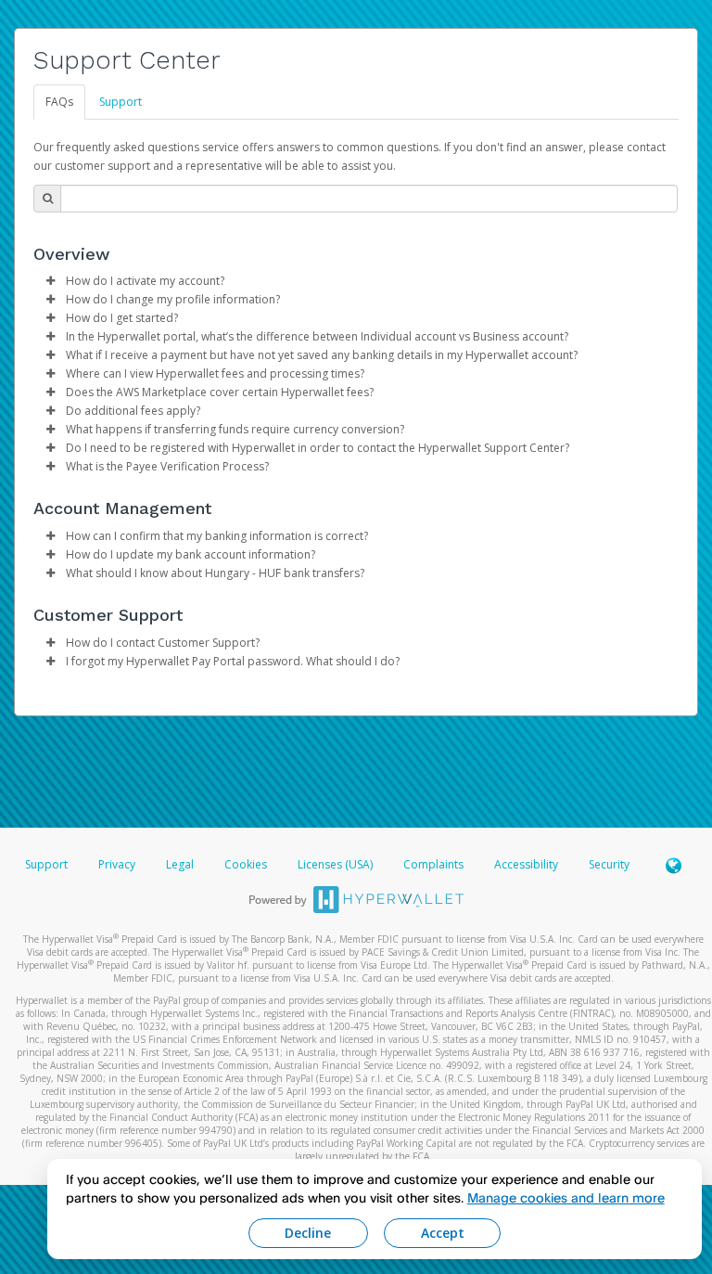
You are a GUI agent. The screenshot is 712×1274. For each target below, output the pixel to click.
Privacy (116, 864)
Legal (180, 864)
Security (609, 864)
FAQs (59, 101)
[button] (50, 281)
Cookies (245, 864)
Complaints (434, 864)
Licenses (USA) (336, 864)
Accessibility (526, 864)
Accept (442, 1233)
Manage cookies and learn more (566, 1197)
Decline (308, 1233)
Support (120, 101)
